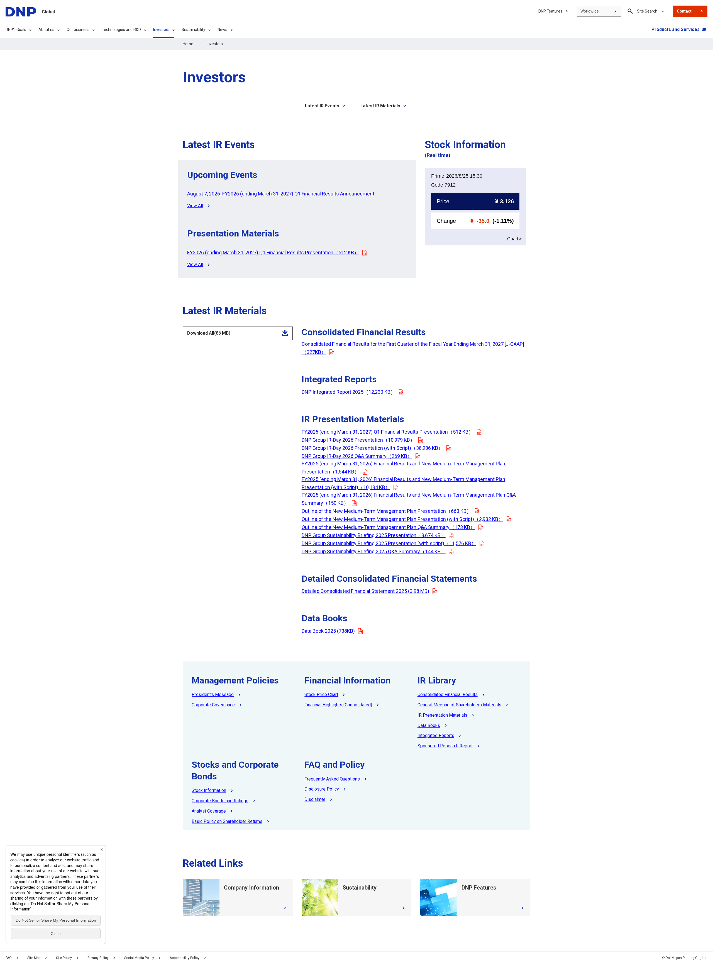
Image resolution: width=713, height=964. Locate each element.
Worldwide (589, 11)
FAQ (9, 958)
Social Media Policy (139, 958)
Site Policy (64, 958)
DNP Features (550, 11)
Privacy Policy (98, 958)
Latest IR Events (322, 105)
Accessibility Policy (184, 958)
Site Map (33, 958)
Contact (684, 11)
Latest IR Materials (380, 105)
